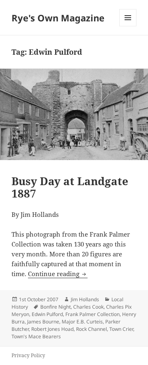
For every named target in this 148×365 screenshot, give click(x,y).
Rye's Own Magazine (58, 18)
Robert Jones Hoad (52, 328)
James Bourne (43, 321)
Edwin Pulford (47, 314)
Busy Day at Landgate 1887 (70, 187)
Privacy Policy (28, 355)
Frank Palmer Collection (92, 314)
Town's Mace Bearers (36, 336)
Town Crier (121, 328)
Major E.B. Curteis (82, 321)
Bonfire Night (55, 306)
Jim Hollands (85, 299)
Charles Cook (88, 306)
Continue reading (58, 274)
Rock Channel (91, 328)
